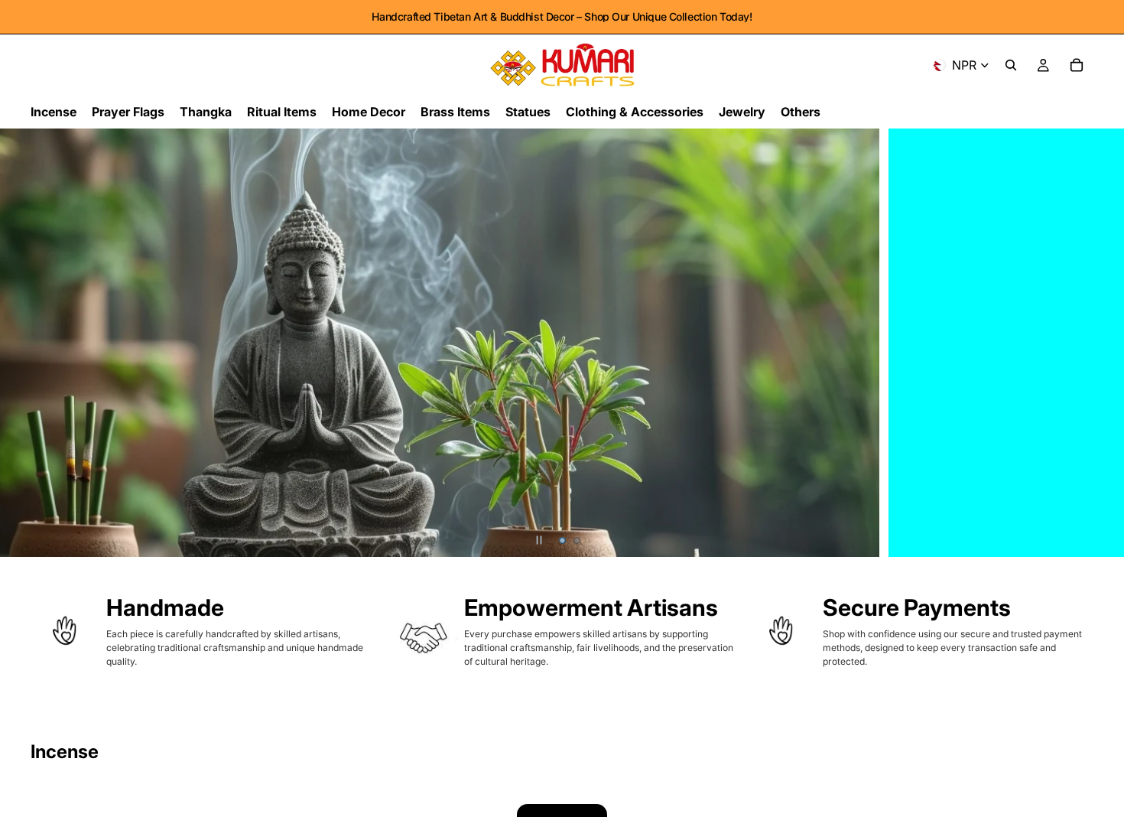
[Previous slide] (24, 343)
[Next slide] (1099, 343)
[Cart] (1076, 65)
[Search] (1011, 65)
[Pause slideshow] (539, 540)
